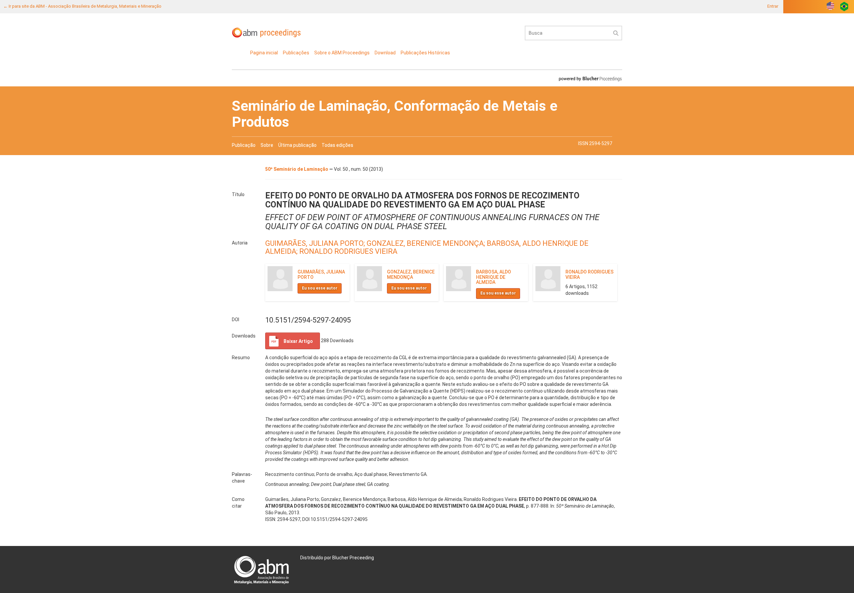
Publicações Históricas (425, 52)
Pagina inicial (264, 52)
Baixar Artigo (298, 341)
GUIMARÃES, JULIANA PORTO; (316, 243)
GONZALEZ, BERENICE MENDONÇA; (427, 243)
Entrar (772, 6)
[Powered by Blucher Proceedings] (590, 78)
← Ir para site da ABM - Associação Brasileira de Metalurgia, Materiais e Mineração (82, 6)
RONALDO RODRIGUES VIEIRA (348, 251)
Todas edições (337, 145)
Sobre (267, 145)
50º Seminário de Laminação (297, 169)
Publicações (296, 52)
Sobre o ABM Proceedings (342, 52)
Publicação (244, 145)
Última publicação (297, 145)
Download (385, 52)
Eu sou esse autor (319, 288)
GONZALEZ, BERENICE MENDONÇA (411, 274)
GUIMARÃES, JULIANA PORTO (321, 274)
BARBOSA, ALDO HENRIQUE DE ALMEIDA (493, 277)
